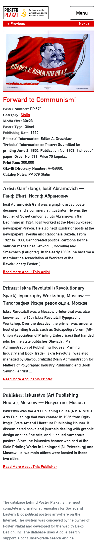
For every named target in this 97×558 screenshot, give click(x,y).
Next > (84, 23)
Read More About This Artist (26, 271)
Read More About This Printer (27, 379)
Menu (82, 13)
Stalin (25, 114)
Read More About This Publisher (30, 466)
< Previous (16, 23)
